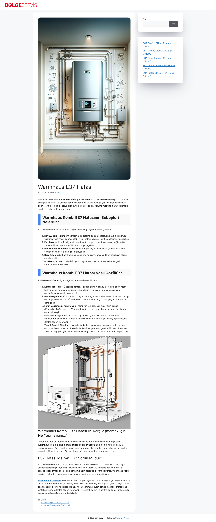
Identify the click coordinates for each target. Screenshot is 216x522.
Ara (144, 19)
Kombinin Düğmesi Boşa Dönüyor (55, 502)
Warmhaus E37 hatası (49, 480)
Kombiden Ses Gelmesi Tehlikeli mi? (56, 505)
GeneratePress (122, 518)
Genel (43, 500)
